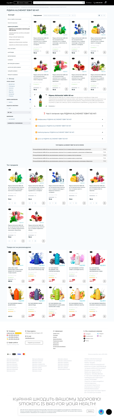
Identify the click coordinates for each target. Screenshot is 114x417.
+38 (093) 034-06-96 (13, 339)
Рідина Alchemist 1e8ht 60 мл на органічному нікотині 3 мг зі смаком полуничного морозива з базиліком (60, 78)
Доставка (55, 335)
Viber (100, 336)
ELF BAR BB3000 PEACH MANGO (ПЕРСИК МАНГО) (76, 304)
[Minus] (9, 203)
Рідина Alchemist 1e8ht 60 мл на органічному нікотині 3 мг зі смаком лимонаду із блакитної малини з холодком (79, 41)
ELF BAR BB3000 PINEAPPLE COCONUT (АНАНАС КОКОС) (97, 304)
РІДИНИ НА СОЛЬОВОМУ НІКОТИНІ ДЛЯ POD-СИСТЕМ (35, 7)
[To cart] (47, 52)
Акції (54, 348)
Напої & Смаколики (12, 22)
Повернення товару (58, 340)
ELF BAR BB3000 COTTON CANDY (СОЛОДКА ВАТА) (76, 268)
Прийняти (90, 411)
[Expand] (29, 19)
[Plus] (15, 203)
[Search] (83, 2)
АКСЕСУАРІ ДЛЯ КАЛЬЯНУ (14, 67)
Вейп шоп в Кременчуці (12, 367)
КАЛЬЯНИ (10, 59)
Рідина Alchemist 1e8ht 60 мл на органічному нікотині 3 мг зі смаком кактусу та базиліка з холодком (41, 41)
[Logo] (9, 3)
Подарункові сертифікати (59, 346)
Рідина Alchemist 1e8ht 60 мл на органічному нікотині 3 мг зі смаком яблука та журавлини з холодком (98, 78)
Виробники (56, 344)
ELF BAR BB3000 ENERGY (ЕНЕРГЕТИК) (15, 304)
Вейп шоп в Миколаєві (12, 369)
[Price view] (104, 15)
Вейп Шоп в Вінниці (11, 362)
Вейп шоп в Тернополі (37, 358)
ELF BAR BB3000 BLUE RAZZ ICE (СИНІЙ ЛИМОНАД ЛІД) (36, 268)
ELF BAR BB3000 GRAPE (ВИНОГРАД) (35, 304)
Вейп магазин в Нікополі (13, 358)
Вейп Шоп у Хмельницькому (65, 360)
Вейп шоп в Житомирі (12, 364)
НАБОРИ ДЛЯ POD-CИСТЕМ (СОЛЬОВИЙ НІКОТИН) (19, 33)
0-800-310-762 (10, 333)
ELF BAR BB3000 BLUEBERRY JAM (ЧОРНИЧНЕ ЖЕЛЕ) (54, 269)
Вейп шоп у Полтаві (37, 369)
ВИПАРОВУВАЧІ (12, 56)
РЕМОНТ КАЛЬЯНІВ (13, 74)
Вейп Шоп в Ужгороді (37, 360)
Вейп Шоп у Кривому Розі (38, 364)
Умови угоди (56, 333)
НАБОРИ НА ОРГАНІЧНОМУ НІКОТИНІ (18, 44)
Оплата (55, 337)
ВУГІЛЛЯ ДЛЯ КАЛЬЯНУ (13, 63)
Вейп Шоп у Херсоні (63, 358)
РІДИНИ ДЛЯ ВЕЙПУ (14, 7)
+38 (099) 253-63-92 (13, 335)
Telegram (101, 333)
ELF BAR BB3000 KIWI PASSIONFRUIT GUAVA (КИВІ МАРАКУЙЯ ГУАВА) (57, 305)
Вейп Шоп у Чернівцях (63, 364)
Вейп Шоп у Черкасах (63, 362)
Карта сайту (56, 342)
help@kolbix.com (30, 338)
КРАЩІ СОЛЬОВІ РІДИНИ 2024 (16, 37)
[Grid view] (99, 15)
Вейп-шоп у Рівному (63, 367)
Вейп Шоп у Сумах (36, 370)
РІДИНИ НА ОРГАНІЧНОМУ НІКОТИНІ (18, 42)
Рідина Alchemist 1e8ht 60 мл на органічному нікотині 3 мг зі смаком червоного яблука (79, 77)
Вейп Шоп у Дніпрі (36, 362)
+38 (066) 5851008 (97, 374)
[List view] (101, 15)
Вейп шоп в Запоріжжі (12, 365)
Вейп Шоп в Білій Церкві (13, 360)
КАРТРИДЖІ (11, 52)
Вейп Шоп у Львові (36, 367)
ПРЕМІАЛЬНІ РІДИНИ (14, 39)
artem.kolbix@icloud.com (97, 375)
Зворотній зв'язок (57, 339)
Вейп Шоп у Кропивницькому (39, 365)
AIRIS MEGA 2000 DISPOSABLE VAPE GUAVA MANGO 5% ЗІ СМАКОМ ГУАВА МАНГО (15, 270)
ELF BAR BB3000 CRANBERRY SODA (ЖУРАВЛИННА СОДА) (96, 269)
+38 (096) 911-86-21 (13, 337)
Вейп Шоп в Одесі (11, 370)
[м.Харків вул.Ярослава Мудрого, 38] (31, 325)
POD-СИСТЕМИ (11, 48)
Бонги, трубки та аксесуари (14, 19)
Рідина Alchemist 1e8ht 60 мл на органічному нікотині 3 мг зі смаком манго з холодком (98, 40)
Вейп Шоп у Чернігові (63, 365)
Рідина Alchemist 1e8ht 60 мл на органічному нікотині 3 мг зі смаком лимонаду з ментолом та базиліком (60, 41)
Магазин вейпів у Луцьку (64, 369)
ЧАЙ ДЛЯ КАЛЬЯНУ (12, 71)
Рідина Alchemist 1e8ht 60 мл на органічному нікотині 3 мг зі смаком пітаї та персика (41, 77)
